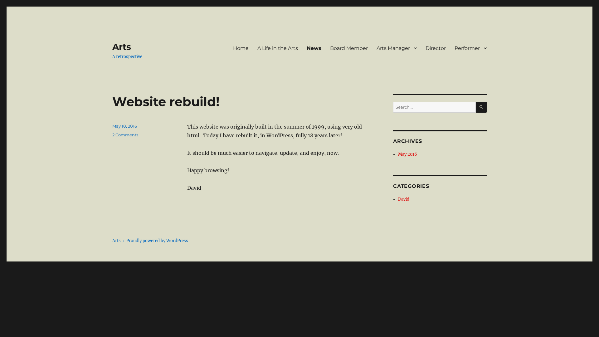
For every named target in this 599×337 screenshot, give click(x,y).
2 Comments (125, 134)
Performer (467, 48)
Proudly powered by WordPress (157, 240)
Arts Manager (393, 48)
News (314, 48)
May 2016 (407, 154)
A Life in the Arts (277, 48)
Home (241, 48)
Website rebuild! (166, 101)
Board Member (349, 48)
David (403, 199)
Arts (121, 47)
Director (436, 48)
